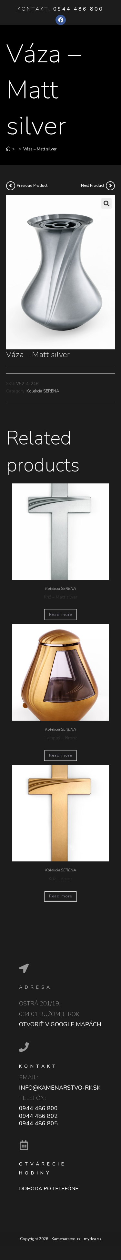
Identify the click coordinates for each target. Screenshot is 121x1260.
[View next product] (110, 185)
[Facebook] (60, 20)
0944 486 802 (38, 1116)
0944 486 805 (38, 1123)
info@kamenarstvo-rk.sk (59, 1088)
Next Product (92, 185)
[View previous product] (10, 185)
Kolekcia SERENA (42, 391)
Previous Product (32, 185)
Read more (60, 614)
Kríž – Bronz (60, 879)
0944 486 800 (78, 9)
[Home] (8, 149)
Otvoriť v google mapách (60, 1024)
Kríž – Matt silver (60, 597)
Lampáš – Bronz (61, 738)
